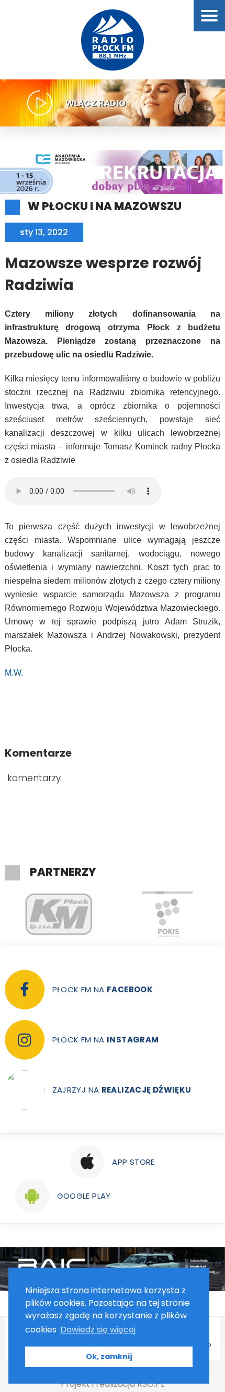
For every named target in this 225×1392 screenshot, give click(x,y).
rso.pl (150, 1384)
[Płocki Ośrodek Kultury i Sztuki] (167, 914)
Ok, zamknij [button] (109, 1356)
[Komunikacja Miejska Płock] (59, 914)
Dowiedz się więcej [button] (98, 1330)
